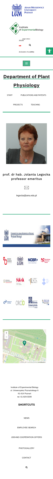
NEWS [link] (26, 418)
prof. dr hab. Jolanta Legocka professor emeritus (26, 177)
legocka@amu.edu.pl (26, 195)
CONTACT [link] (26, 458)
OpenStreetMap (32, 362)
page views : (26, 39)
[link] (49, 51)
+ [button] (6, 333)
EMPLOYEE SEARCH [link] (26, 427)
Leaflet (22, 362)
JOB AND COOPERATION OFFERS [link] (26, 437)
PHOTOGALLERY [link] (26, 448)
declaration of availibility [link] (26, 52)
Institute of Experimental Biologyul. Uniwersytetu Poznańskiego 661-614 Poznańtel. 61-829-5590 (24, 392)
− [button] (6, 337)
